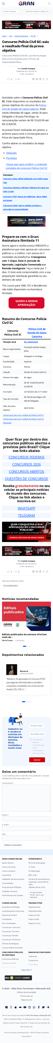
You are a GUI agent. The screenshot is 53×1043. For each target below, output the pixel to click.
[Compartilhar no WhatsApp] (43, 79)
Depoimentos (34, 907)
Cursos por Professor (11, 940)
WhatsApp (35, 871)
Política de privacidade (26, 992)
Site (3, 834)
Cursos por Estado (10, 936)
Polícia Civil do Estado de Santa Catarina (36, 332)
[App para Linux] (11, 1007)
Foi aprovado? (37, 894)
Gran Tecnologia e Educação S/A (38, 1015)
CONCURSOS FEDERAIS (26, 457)
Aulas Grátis (34, 919)
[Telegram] (48, 1007)
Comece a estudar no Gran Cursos (26, 538)
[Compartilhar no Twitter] (36, 79)
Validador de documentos (13, 879)
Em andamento (31, 342)
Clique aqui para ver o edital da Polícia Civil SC (23, 415)
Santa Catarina (21, 36)
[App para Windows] (6, 1007)
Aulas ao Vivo (34, 915)
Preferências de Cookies (12, 895)
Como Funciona (8, 867)
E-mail (5, 825)
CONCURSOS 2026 (26, 464)
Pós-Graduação (9, 923)
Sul (10, 36)
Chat (32, 867)
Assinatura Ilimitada (11, 907)
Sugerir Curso (34, 923)
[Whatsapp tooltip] (34, 1007)
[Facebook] (38, 1007)
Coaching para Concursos (13, 911)
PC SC (33, 36)
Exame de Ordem (9, 915)
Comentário (8, 783)
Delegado (11, 153)
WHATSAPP (26, 508)
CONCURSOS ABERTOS (26, 471)
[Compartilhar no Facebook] (33, 79)
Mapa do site (26, 1000)
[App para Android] (20, 1007)
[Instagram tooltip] (29, 1007)
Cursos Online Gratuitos (12, 948)
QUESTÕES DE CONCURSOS (26, 478)
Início (4, 36)
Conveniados (7, 883)
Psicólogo (11, 158)
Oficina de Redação (10, 944)
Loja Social (6, 875)
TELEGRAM (26, 515)
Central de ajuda (37, 863)
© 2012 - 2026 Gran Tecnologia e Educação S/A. (26, 988)
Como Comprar (8, 871)
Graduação (7, 919)
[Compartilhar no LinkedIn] (39, 79)
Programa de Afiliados (11, 887)
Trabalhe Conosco (10, 891)
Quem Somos (8, 863)
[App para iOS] (15, 1007)
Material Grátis (35, 911)
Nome (5, 815)
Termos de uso (26, 996)
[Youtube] (25, 1007)
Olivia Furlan (7, 640)
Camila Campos (28, 69)
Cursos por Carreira (10, 931)
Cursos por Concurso (11, 927)
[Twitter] (43, 1007)
